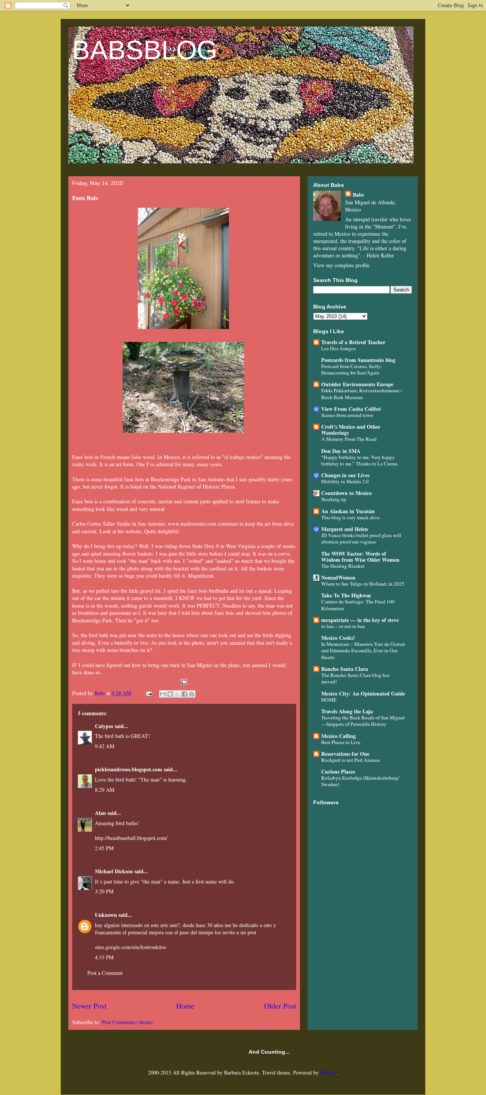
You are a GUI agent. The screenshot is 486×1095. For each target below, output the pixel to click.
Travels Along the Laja (347, 711)
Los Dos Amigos (338, 348)
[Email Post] (148, 693)
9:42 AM (104, 746)
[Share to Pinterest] (192, 694)
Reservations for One (345, 754)
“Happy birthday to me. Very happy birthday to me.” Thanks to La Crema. (359, 460)
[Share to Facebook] (184, 694)
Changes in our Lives (345, 475)
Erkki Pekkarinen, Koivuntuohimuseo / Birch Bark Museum (361, 393)
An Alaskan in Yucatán (348, 511)
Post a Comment (105, 972)
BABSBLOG (144, 50)
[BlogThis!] (170, 694)
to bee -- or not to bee (343, 626)
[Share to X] (177, 694)
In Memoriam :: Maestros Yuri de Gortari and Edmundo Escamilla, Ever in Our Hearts (363, 651)
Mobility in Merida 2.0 (345, 481)
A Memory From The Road (349, 438)
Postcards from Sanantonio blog (358, 360)
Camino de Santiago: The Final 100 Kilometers (357, 604)
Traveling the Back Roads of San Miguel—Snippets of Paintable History (363, 720)
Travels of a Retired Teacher (353, 342)
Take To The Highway (346, 595)
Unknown (106, 915)
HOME (328, 699)
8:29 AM (104, 789)
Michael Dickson (114, 871)
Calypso (104, 726)
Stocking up (333, 499)
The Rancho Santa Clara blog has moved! (355, 678)
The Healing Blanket (342, 565)
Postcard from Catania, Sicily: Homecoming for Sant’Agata (351, 369)
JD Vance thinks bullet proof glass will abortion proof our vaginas (361, 538)
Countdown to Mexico (346, 493)
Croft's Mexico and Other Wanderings (350, 430)
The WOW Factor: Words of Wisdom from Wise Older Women (360, 557)
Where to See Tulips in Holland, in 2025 (362, 583)
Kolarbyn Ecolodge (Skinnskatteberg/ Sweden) (360, 781)
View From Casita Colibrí (351, 409)
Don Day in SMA (340, 451)
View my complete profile (341, 265)
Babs (358, 195)
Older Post (280, 1006)
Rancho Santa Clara (344, 669)
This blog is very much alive (350, 517)
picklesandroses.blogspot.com (128, 769)
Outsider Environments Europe (357, 384)
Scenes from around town (347, 415)
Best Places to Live (340, 742)
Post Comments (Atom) (127, 1022)
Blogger (328, 1072)
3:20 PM (104, 891)
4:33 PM (104, 957)
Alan (100, 813)
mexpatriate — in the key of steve (360, 620)
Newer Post (89, 1006)
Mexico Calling (338, 736)
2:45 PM (104, 848)
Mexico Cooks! (338, 638)
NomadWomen (338, 577)
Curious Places (338, 771)
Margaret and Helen (344, 529)
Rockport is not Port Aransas (350, 760)
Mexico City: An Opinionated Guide (363, 693)
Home (185, 1006)
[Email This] (163, 694)
